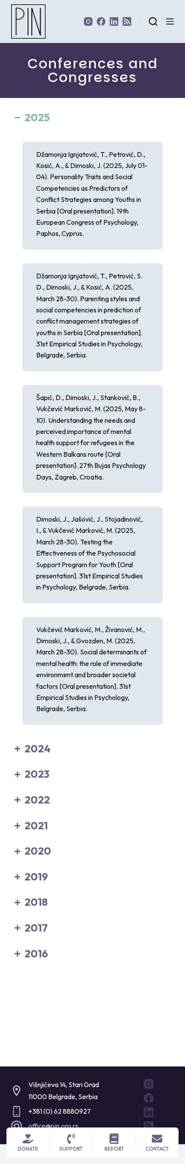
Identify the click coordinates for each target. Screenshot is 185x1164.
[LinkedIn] (114, 21)
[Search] (153, 21)
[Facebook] (101, 21)
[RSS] (127, 21)
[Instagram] (88, 21)
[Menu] (170, 21)
